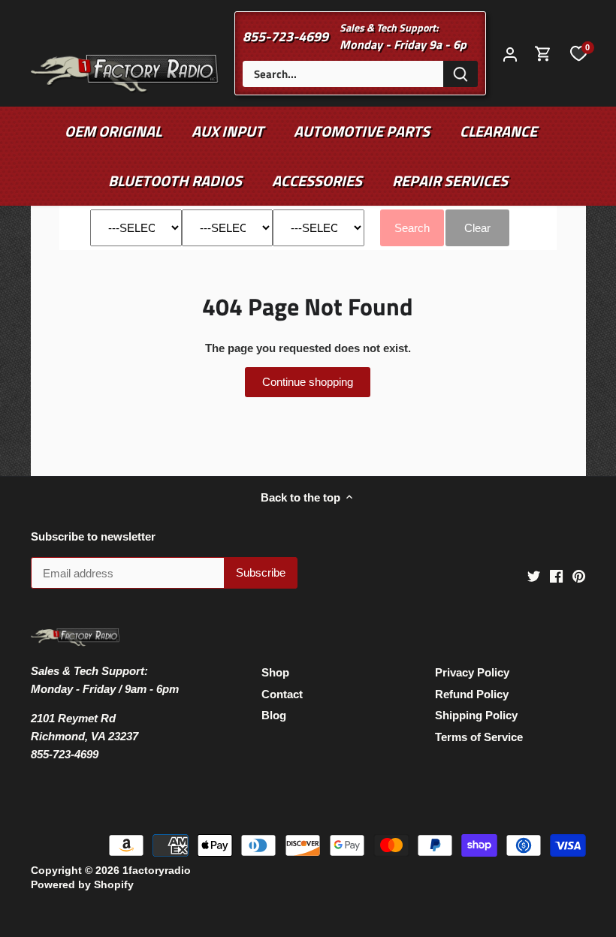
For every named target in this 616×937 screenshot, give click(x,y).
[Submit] (460, 74)
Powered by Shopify (82, 884)
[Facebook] (556, 575)
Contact (282, 694)
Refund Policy (472, 694)
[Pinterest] (578, 575)
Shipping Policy (476, 715)
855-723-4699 (285, 36)
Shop (275, 672)
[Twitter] (533, 575)
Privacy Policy (472, 672)
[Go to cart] (543, 53)
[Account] (510, 53)
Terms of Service (479, 737)
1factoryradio (156, 870)
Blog (273, 715)
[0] (578, 53)
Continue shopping (307, 381)
